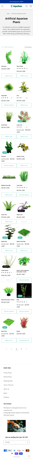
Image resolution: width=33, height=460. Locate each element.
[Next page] (26, 349)
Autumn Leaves (20, 156)
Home (8, 13)
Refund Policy (8, 377)
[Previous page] (7, 349)
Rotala (18, 331)
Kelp (18, 299)
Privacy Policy (8, 373)
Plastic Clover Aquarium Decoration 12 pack (23, 271)
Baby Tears (4, 331)
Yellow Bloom (4, 270)
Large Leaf (19, 125)
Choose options (9, 105)
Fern (18, 95)
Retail (5, 393)
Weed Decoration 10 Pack (7, 299)
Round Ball (4, 95)
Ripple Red (4, 241)
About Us (6, 389)
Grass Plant (4, 125)
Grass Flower (20, 66)
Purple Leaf (20, 214)
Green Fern (4, 214)
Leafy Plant (19, 185)
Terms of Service (8, 385)
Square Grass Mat (21, 241)
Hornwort (3, 156)
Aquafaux (18, 456)
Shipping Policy (8, 381)
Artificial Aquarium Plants (19, 13)
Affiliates (6, 397)
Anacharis (3, 66)
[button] (2, 6)
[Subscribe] (27, 442)
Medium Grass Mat (6, 185)
